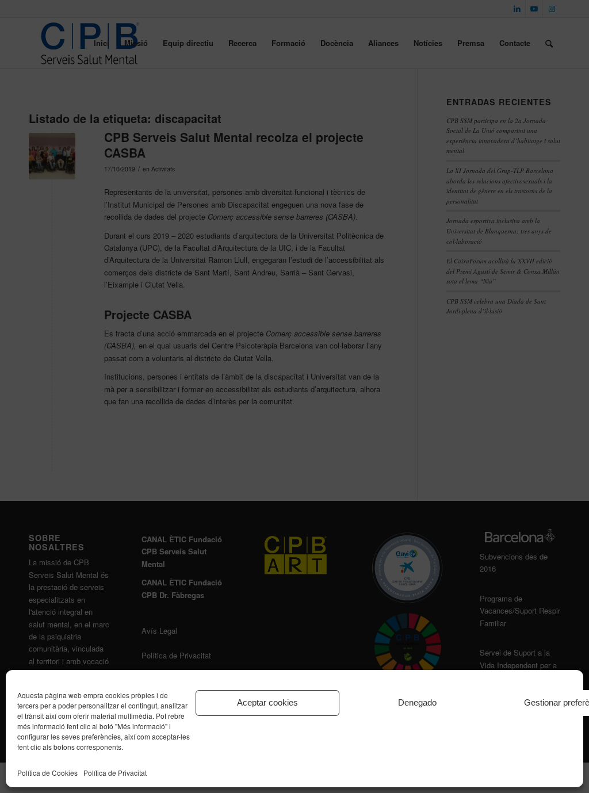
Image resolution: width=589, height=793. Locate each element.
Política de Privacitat (115, 772)
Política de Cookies (47, 772)
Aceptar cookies (267, 702)
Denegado (417, 702)
